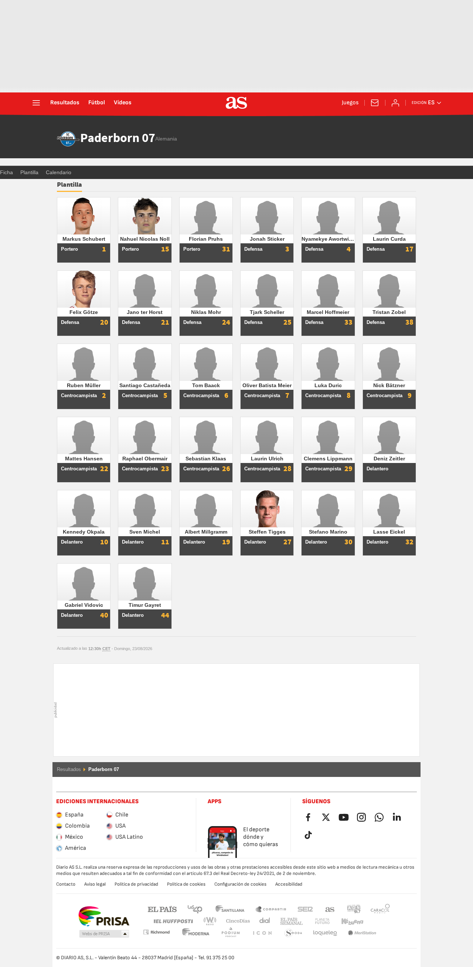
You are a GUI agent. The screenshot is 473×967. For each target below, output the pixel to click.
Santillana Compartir (271, 908)
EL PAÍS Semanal (290, 921)
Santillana (229, 908)
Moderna (156, 932)
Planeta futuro (316, 921)
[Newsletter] (374, 102)
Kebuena (347, 921)
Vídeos (123, 103)
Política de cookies (186, 884)
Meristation (325, 933)
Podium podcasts (196, 933)
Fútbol (96, 103)
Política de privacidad (136, 884)
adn (354, 908)
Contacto (65, 884)
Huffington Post (172, 921)
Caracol (380, 908)
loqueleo (293, 933)
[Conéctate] (395, 102)
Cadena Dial (263, 921)
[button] (104, 934)
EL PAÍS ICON (230, 933)
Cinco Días (235, 921)
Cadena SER (305, 908)
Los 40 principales (195, 908)
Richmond (378, 921)
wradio (212, 921)
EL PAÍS (162, 908)
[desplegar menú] (36, 103)
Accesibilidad (288, 884)
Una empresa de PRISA (103, 916)
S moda (262, 933)
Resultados (64, 103)
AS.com (330, 908)
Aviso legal (95, 884)
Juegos (350, 103)
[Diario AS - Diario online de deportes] (236, 103)
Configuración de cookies (240, 884)
